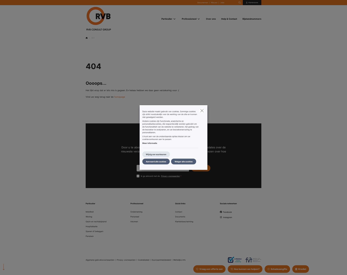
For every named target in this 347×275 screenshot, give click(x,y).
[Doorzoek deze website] (240, 2)
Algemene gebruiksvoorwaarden (100, 260)
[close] (202, 110)
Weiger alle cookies (184, 161)
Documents (180, 216)
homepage (119, 96)
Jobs (222, 3)
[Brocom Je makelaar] (233, 260)
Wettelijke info (179, 260)
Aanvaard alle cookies (156, 161)
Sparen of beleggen (94, 231)
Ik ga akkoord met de (160, 176)
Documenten (202, 3)
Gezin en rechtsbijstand (96, 221)
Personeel (134, 216)
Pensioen (90, 236)
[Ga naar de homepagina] (113, 18)
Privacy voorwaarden (170, 176)
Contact (178, 212)
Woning (89, 216)
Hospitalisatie (91, 226)
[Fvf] (252, 260)
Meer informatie (149, 143)
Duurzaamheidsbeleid (161, 260)
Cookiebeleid (143, 260)
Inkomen (134, 221)
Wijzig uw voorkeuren (156, 154)
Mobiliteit (90, 212)
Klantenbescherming (184, 221)
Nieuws (214, 3)
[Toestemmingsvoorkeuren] (10, 269)
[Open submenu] (174, 19)
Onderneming (136, 212)
